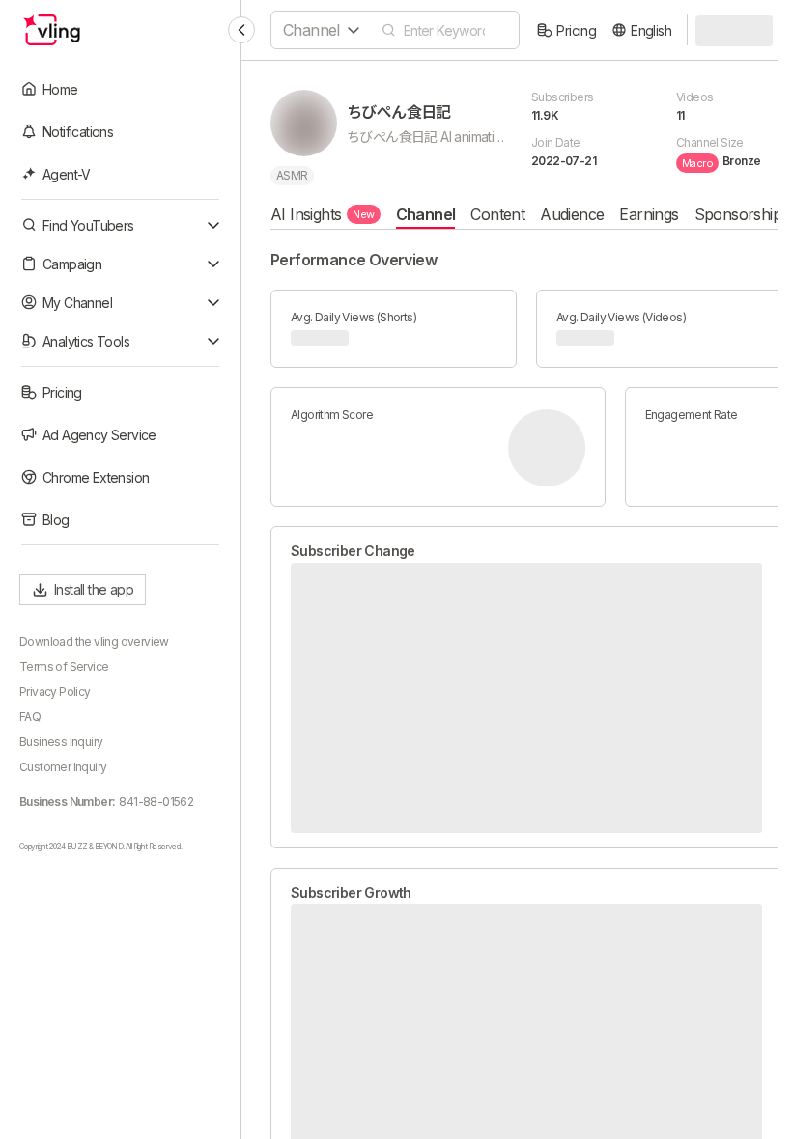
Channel (426, 214)
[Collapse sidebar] (241, 29)
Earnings (648, 214)
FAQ (30, 716)
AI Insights (322, 214)
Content (497, 214)
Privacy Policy (55, 691)
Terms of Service (63, 666)
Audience (572, 214)
